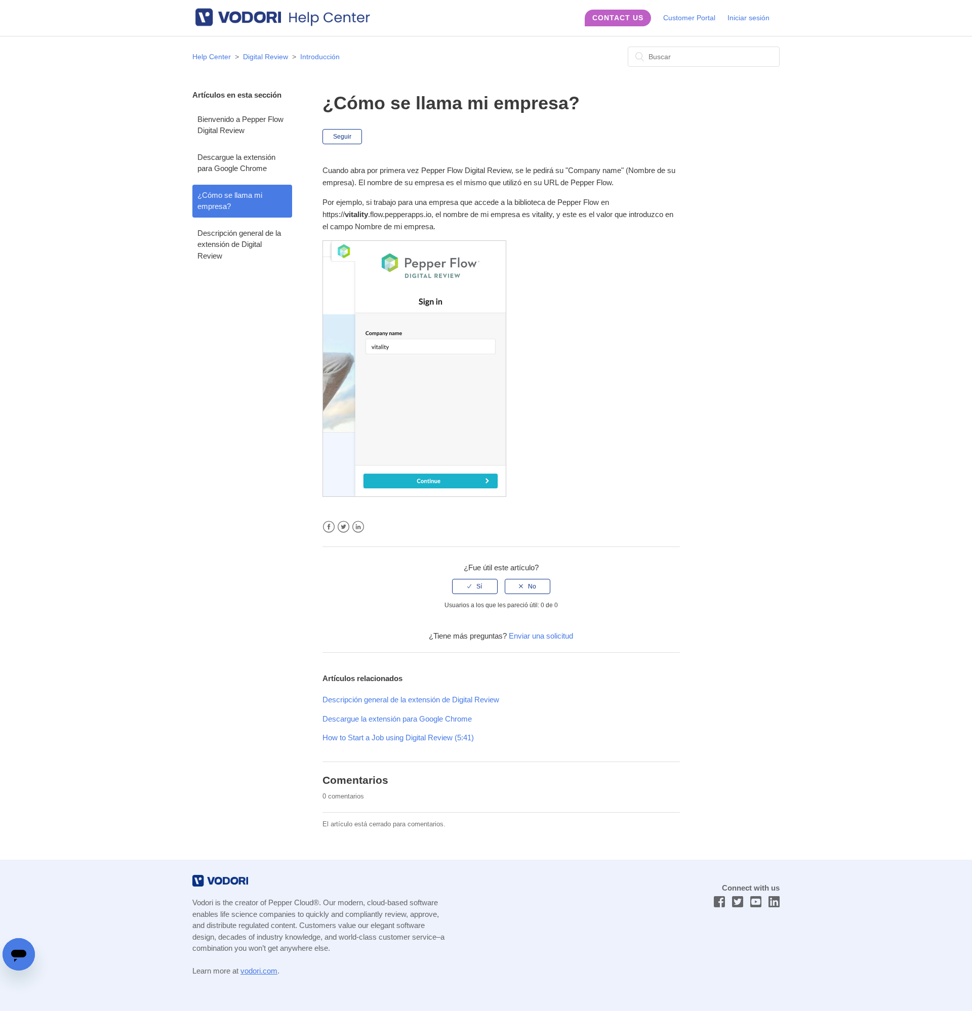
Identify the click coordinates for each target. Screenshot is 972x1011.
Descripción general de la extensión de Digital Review (239, 244)
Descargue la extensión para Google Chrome (236, 163)
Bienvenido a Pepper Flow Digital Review (240, 125)
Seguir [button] (342, 136)
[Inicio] (287, 24)
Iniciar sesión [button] (748, 18)
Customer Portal (689, 18)
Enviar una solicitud (541, 635)
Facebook (328, 527)
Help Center (211, 57)
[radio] (475, 586)
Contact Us (617, 18)
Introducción (320, 57)
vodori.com (258, 970)
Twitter (343, 527)
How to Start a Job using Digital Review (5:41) (398, 737)
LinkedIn (358, 527)
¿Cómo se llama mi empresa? (229, 201)
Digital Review (265, 57)
